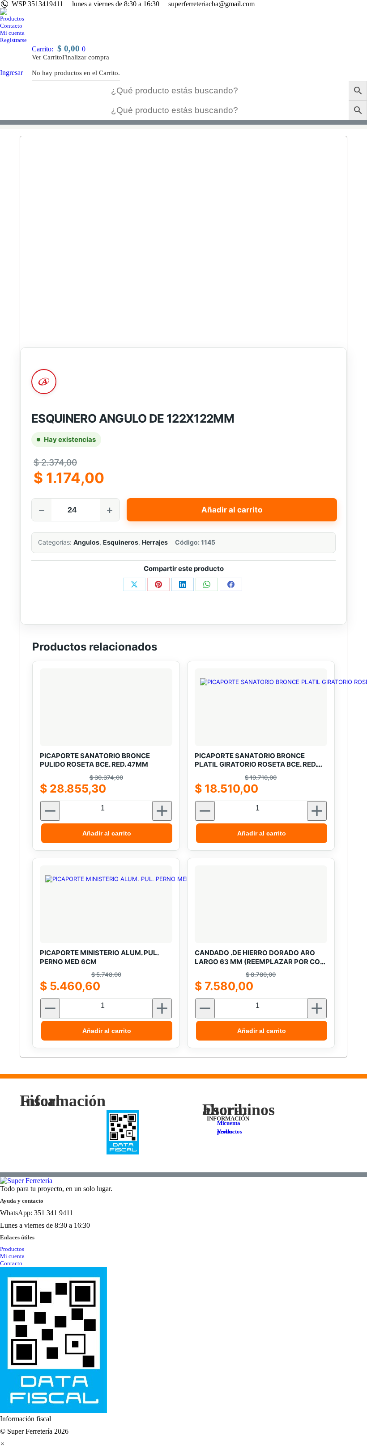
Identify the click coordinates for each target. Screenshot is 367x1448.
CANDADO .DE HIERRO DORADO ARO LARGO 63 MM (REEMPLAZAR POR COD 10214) (260, 957)
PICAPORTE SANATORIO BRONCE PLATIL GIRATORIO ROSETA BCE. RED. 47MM (256, 760)
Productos (12, 1249)
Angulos (86, 542)
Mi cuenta (12, 1256)
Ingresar (11, 72)
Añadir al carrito (231, 509)
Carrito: (58, 49)
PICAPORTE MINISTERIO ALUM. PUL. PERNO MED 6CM (99, 957)
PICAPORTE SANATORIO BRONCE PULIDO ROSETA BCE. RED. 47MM (95, 760)
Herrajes (155, 542)
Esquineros (120, 542)
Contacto (11, 1263)
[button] (2, 1444)
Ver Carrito (47, 57)
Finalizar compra (85, 57)
